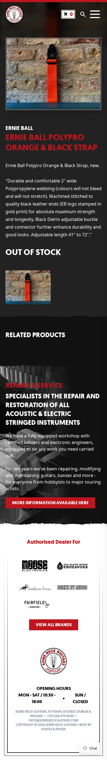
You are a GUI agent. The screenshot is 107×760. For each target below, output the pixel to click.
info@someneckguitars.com (53, 720)
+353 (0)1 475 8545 (60, 716)
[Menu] (95, 14)
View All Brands (54, 625)
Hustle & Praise (53, 729)
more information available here (50, 503)
